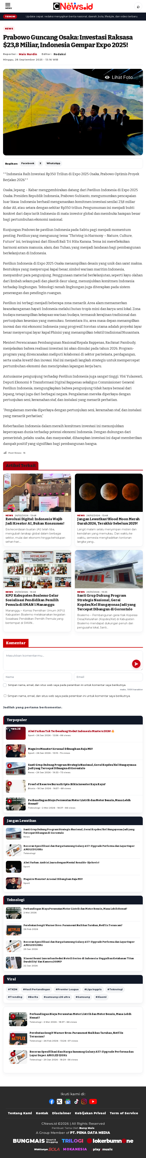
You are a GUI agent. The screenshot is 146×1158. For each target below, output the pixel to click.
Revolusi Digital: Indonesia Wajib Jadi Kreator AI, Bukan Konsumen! (35, 521)
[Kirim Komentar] (136, 664)
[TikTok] (76, 1101)
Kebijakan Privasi (90, 1113)
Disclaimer (61, 1113)
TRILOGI (72, 1140)
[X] (59, 1101)
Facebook (27, 163)
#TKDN (12, 989)
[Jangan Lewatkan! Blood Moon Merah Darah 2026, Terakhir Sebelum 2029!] (109, 493)
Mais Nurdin (28, 54)
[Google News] (68, 1101)
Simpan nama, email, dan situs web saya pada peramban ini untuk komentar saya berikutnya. (69, 696)
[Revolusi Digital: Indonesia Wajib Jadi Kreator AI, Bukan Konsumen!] (37, 493)
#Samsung (83, 997)
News (9, 28)
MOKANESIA (75, 1149)
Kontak (42, 1113)
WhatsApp (53, 163)
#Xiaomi (101, 997)
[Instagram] (84, 1101)
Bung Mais (86, 1127)
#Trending (15, 997)
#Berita (33, 997)
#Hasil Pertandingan (36, 989)
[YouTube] (93, 1101)
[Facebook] (51, 1101)
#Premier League (67, 989)
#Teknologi (115, 989)
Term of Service (124, 1113)
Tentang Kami (20, 1113)
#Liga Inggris (93, 989)
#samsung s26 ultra (57, 997)
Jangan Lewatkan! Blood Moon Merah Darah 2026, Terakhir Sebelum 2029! (108, 521)
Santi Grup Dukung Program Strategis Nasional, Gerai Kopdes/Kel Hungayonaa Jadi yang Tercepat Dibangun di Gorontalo (106, 602)
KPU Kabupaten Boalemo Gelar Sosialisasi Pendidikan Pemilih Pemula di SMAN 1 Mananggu (32, 600)
